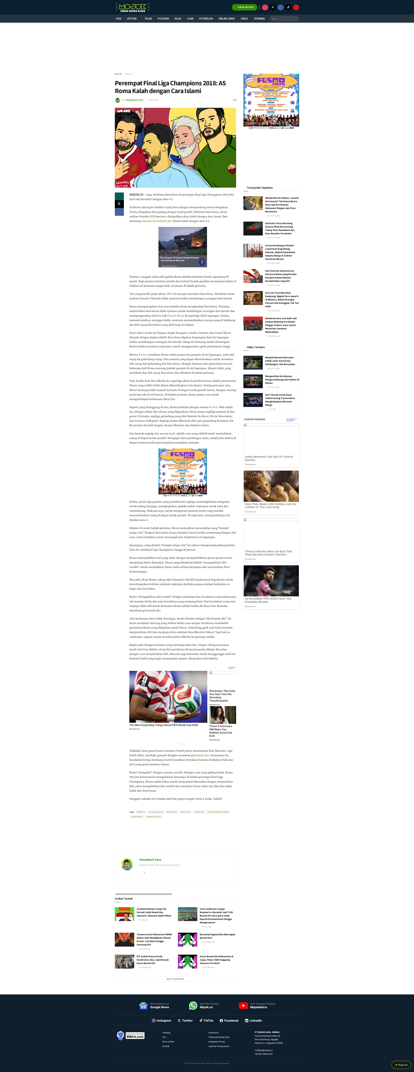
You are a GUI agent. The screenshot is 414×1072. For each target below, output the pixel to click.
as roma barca (156, 812)
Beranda (118, 74)
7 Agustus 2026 (273, 387)
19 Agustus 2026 (273, 285)
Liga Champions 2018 (218, 812)
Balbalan (129, 74)
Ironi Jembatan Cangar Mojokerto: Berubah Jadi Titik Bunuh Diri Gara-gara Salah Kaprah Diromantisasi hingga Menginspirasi (216, 915)
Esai (118, 18)
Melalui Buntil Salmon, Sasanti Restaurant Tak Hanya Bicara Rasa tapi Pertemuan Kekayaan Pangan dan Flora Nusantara (282, 204)
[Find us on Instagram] (265, 7)
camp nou (199, 812)
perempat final (154, 816)
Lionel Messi (176, 316)
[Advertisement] (207, 47)
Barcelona (172, 812)
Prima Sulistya (169, 806)
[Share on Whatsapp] (119, 196)
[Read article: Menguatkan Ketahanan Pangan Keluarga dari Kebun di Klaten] (253, 381)
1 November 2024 (208, 942)
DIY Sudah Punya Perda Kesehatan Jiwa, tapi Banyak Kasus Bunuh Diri (153, 960)
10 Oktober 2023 (207, 967)
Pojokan (163, 18)
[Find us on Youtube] (296, 7)
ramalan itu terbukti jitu (156, 221)
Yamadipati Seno (134, 100)
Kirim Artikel (168, 1041)
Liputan (131, 18)
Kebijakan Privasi (217, 1041)
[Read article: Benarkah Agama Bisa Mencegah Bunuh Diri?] (187, 940)
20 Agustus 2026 (273, 310)
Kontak (166, 1046)
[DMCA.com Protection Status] (135, 1035)
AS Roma (141, 812)
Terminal (259, 18)
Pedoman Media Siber (219, 1037)
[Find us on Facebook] (281, 7)
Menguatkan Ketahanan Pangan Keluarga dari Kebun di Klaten (282, 379)
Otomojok (206, 18)
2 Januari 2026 (144, 949)
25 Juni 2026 (142, 920)
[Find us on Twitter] (273, 7)
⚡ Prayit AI (401, 1065)
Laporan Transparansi (219, 1046)
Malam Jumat (227, 18)
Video (244, 18)
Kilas (178, 18)
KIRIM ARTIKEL (245, 7)
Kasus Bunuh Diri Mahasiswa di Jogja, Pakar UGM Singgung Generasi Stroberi (216, 960)
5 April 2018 (153, 100)
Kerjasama (214, 1032)
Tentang (166, 1032)
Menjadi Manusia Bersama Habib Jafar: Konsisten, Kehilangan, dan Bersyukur (280, 361)
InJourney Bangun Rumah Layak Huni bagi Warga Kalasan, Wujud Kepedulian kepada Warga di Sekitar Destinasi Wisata (280, 252)
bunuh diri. (203, 755)
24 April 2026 (206, 927)
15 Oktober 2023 (144, 967)
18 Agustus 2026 (273, 263)
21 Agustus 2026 (273, 216)
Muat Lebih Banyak (175, 979)
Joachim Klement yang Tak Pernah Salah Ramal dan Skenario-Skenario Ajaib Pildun (154, 912)
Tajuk (148, 18)
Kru (164, 1037)
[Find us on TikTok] (288, 7)
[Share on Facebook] (119, 212)
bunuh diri (185, 812)
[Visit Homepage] (132, 7)
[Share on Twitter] (119, 204)
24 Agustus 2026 (273, 238)
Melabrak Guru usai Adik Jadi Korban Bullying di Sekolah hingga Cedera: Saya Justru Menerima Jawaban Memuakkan (281, 325)
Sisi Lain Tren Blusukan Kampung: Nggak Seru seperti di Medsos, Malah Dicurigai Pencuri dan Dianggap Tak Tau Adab (282, 299)
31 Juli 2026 (271, 409)
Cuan (190, 18)
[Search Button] (296, 18)
